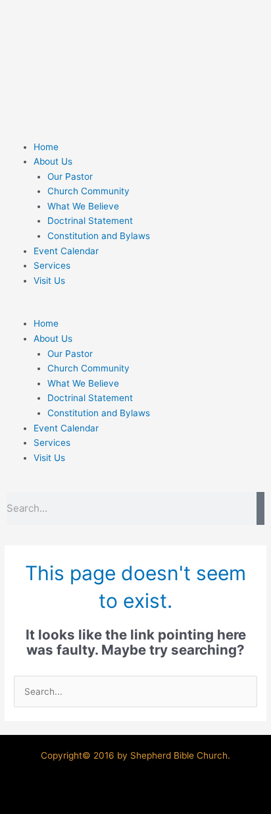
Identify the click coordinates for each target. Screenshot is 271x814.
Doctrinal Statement (90, 220)
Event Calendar (66, 251)
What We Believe (83, 206)
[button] (135, 309)
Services (52, 265)
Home (46, 147)
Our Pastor (70, 176)
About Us (53, 161)
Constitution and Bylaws (98, 236)
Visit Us (49, 280)
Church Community (88, 191)
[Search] (260, 508)
